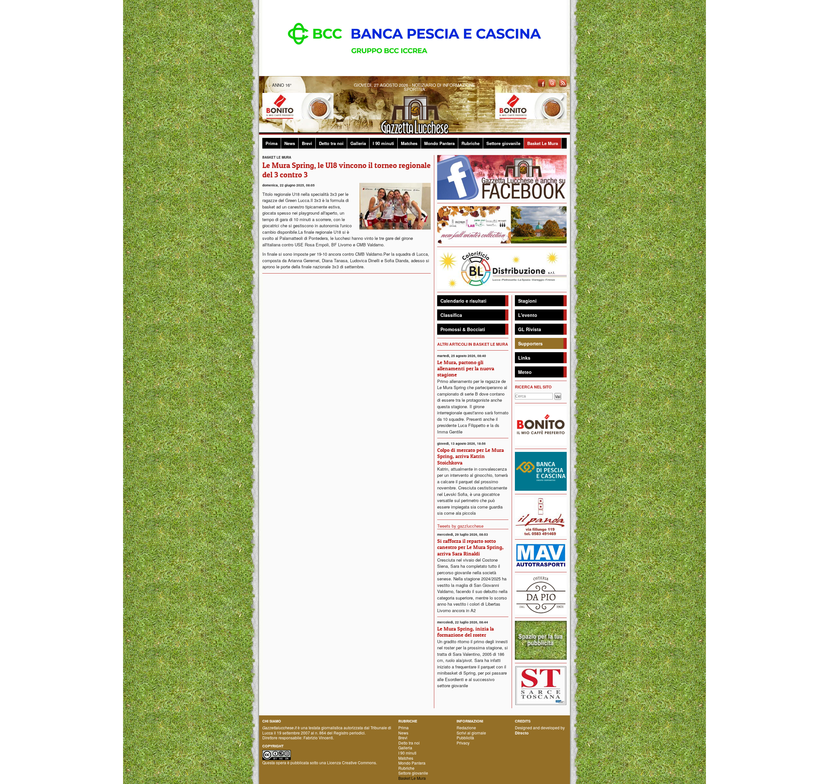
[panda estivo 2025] (502, 224)
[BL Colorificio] (502, 269)
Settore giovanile (503, 143)
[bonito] (541, 425)
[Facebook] (541, 83)
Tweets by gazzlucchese (460, 526)
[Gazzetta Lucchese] (414, 113)
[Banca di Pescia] (414, 37)
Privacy (463, 742)
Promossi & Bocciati (462, 329)
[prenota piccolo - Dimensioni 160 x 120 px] (541, 640)
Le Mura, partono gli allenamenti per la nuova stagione (465, 368)
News (289, 143)
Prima (272, 143)
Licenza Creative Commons (351, 762)
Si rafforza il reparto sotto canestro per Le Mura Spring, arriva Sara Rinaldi (470, 547)
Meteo (525, 372)
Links (524, 357)
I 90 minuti (383, 143)
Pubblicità (465, 737)
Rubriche (470, 143)
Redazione (466, 727)
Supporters (530, 343)
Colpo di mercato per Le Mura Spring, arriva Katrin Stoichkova (470, 456)
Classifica (451, 315)
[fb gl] (502, 177)
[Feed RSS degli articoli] (563, 83)
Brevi (307, 143)
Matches (409, 143)
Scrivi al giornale (471, 732)
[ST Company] (541, 685)
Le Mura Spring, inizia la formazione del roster (465, 631)
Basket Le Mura (542, 143)
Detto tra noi (331, 143)
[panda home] (541, 516)
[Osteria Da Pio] (541, 594)
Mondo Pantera (439, 143)
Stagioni (527, 300)
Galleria (358, 143)
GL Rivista (529, 329)
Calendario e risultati (463, 300)
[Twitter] (552, 83)
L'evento (527, 315)
